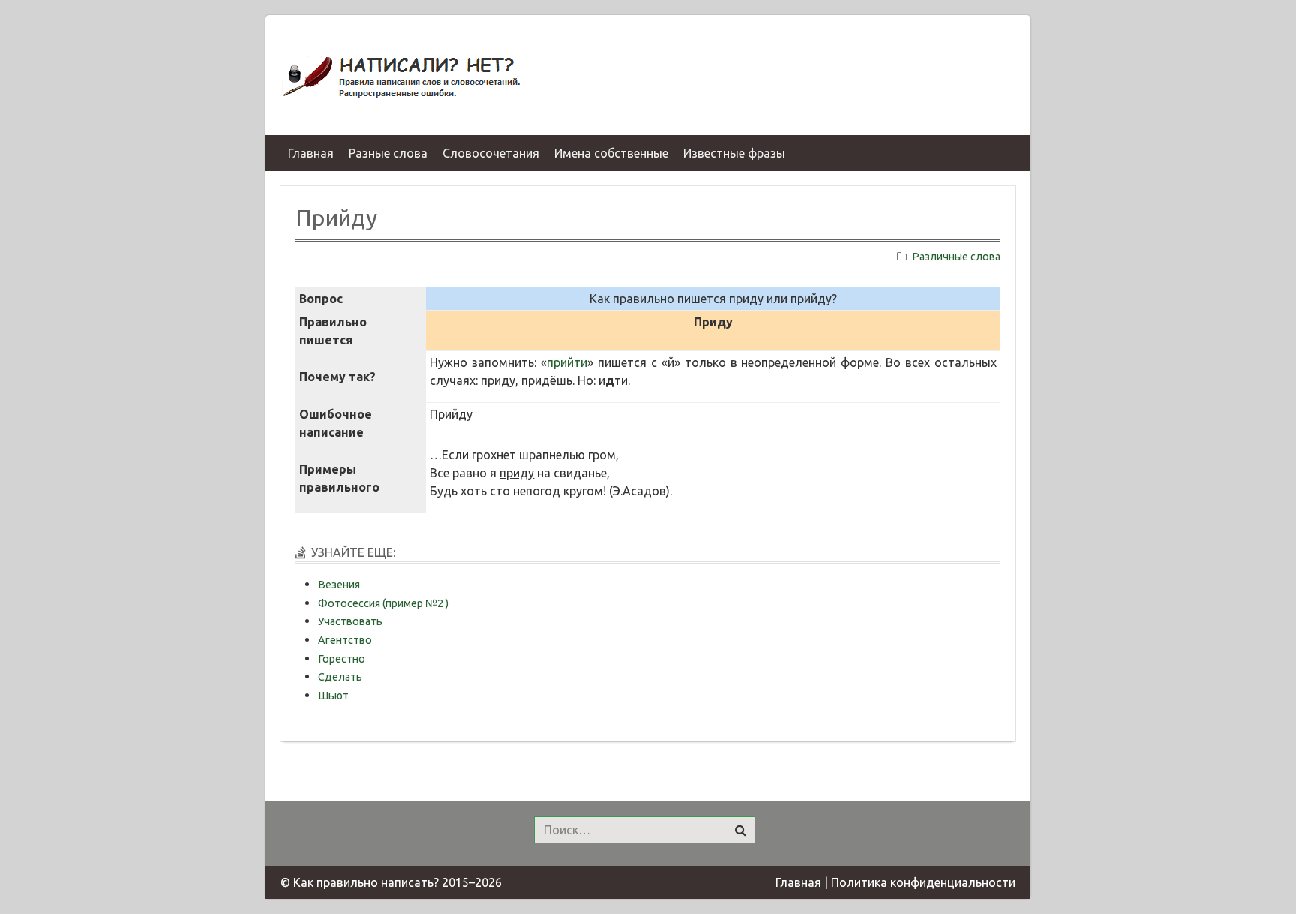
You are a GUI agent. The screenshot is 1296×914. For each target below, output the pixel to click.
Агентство (345, 640)
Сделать (340, 677)
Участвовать (350, 621)
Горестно (341, 659)
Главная (798, 882)
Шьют (333, 696)
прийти (567, 362)
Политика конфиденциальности (923, 882)
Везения (339, 585)
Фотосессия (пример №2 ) (383, 603)
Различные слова (956, 257)
